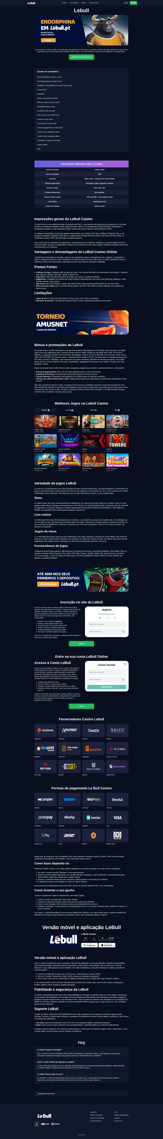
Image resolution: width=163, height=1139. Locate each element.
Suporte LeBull (42, 144)
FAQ (38, 149)
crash (92, 410)
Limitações (40, 94)
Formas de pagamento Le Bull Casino (50, 128)
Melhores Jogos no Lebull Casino (48, 102)
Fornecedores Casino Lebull (46, 123)
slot (116, 410)
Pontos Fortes (42, 90)
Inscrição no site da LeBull (46, 111)
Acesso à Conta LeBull (45, 119)
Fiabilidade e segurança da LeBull (48, 140)
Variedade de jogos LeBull (46, 106)
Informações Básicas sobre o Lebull (49, 77)
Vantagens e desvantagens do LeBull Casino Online (54, 85)
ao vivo (68, 410)
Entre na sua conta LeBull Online (48, 115)
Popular (44, 410)
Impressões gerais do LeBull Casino (49, 81)
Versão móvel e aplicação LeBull (48, 132)
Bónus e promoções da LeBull (47, 98)
